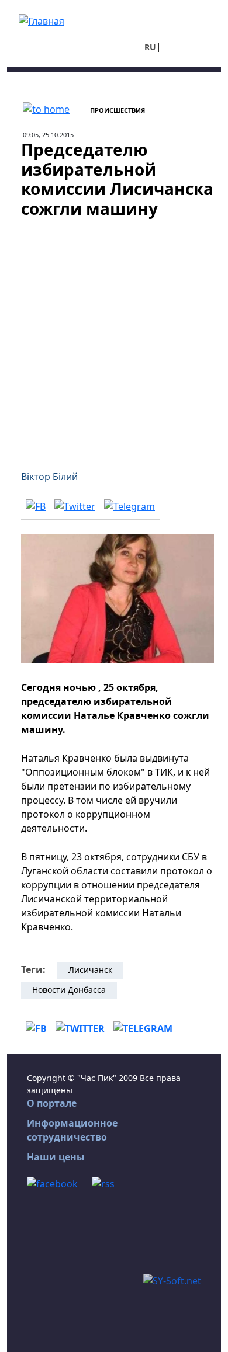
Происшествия (117, 110)
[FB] (36, 505)
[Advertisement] (114, 337)
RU (150, 47)
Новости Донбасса (69, 989)
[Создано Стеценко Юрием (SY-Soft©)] (172, 1279)
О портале (52, 1103)
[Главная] (41, 19)
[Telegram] (129, 505)
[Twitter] (74, 505)
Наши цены (56, 1157)
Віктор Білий (49, 476)
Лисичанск (90, 969)
